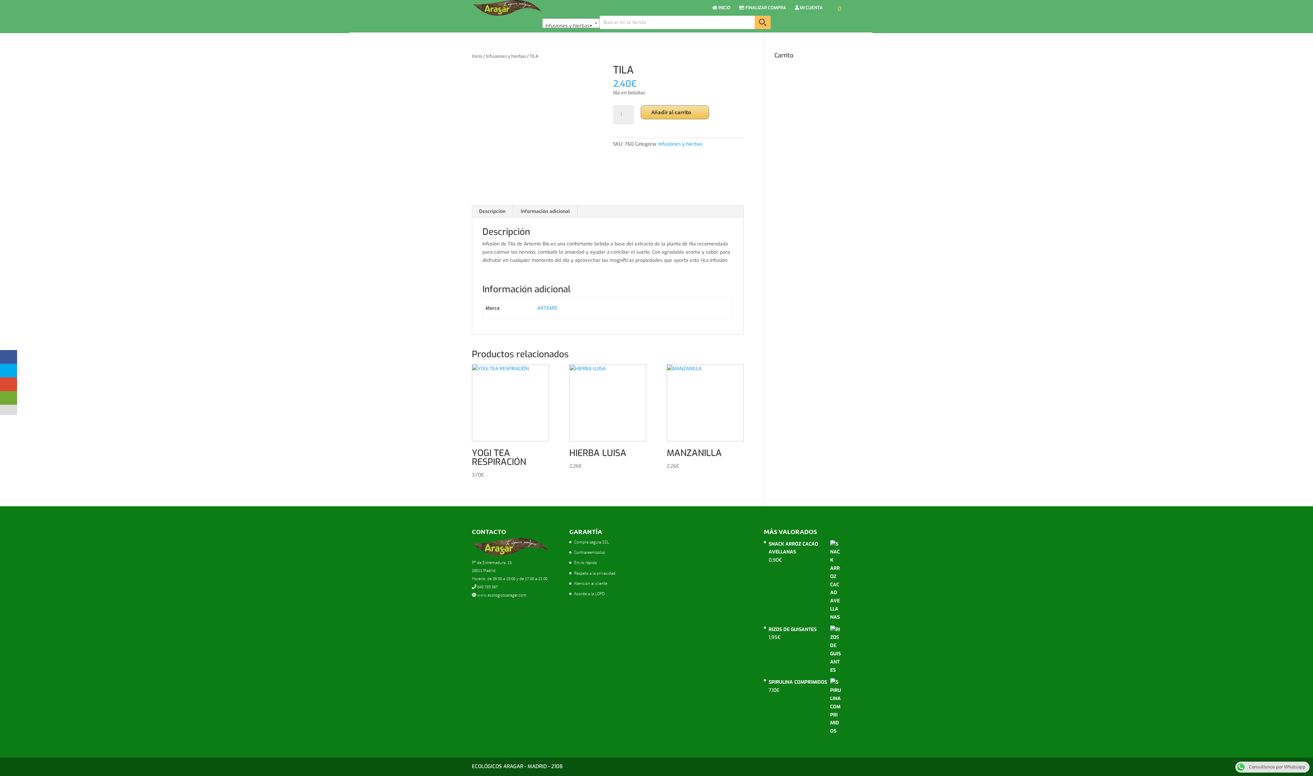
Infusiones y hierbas (506, 56)
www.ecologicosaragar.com (501, 595)
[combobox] (571, 23)
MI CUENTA (811, 8)
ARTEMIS (547, 308)
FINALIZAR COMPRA (765, 8)
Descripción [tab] (492, 211)
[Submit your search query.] (763, 22)
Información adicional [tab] (545, 211)
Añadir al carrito (671, 112)
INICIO (723, 8)
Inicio (477, 56)
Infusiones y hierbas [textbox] (569, 26)
